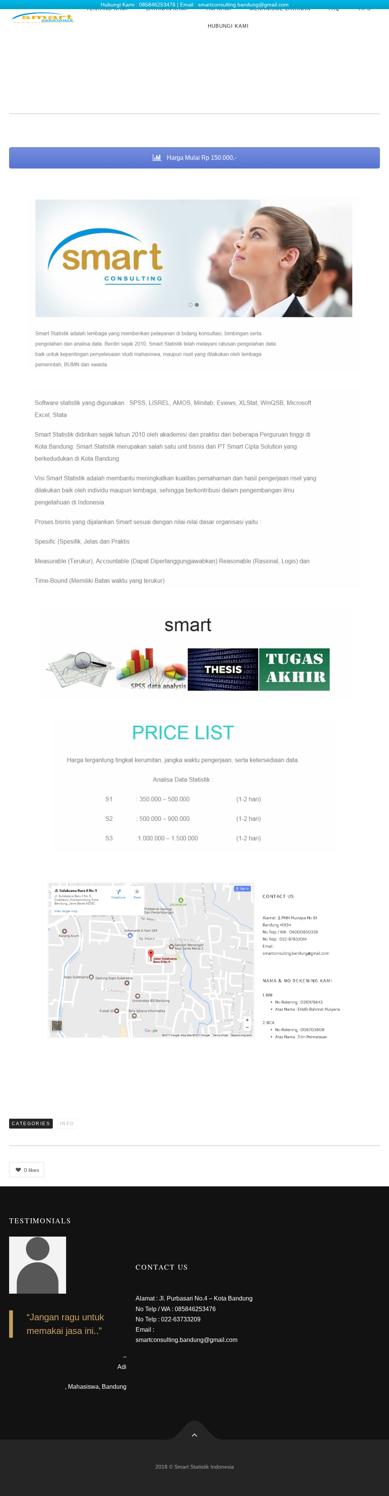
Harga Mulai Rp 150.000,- (200, 157)
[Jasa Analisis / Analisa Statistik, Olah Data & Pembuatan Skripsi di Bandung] (43, 17)
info (67, 1123)
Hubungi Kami (228, 26)
